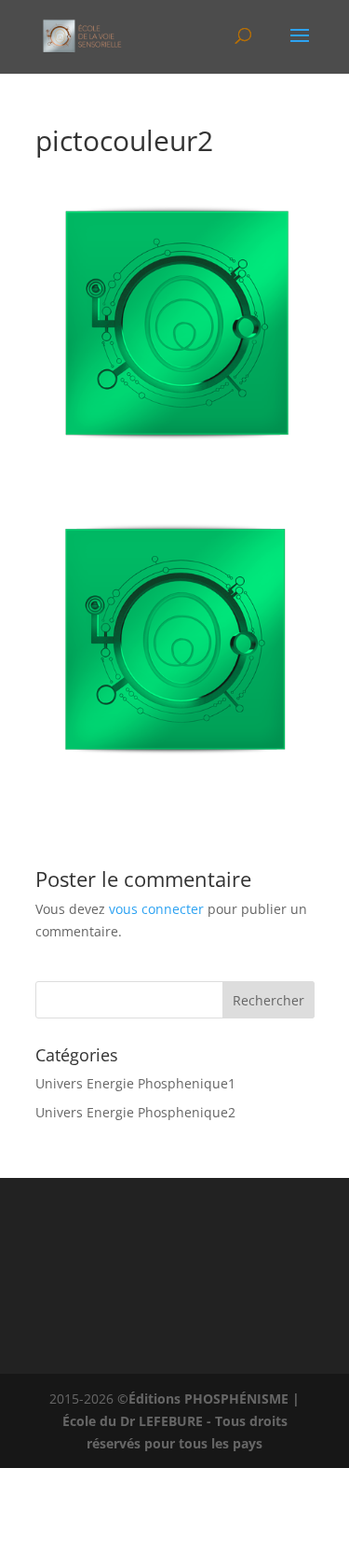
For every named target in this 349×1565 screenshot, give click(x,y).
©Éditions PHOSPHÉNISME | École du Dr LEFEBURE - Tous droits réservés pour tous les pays (181, 1421)
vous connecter (156, 909)
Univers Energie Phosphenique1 (135, 1083)
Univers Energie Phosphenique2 (135, 1112)
